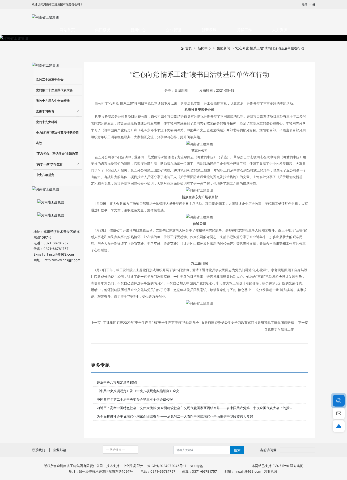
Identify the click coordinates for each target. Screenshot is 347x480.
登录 (304, 4)
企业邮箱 (59, 450)
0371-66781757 (55, 243)
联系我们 (38, 450)
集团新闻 (223, 48)
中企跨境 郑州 (133, 466)
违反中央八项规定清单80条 (117, 382)
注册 (312, 4)
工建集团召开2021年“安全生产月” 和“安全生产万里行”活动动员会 (151, 323)
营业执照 (270, 471)
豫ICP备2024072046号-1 (166, 466)
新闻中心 (204, 48)
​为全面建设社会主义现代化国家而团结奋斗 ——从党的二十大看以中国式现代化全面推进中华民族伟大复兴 (175, 416)
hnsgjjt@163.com (60, 254)
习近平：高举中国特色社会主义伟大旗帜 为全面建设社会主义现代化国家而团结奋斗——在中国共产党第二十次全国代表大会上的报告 (195, 408)
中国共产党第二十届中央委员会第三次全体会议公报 (135, 399)
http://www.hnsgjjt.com (62, 260)
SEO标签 (196, 466)
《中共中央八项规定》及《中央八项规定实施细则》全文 (138, 391)
